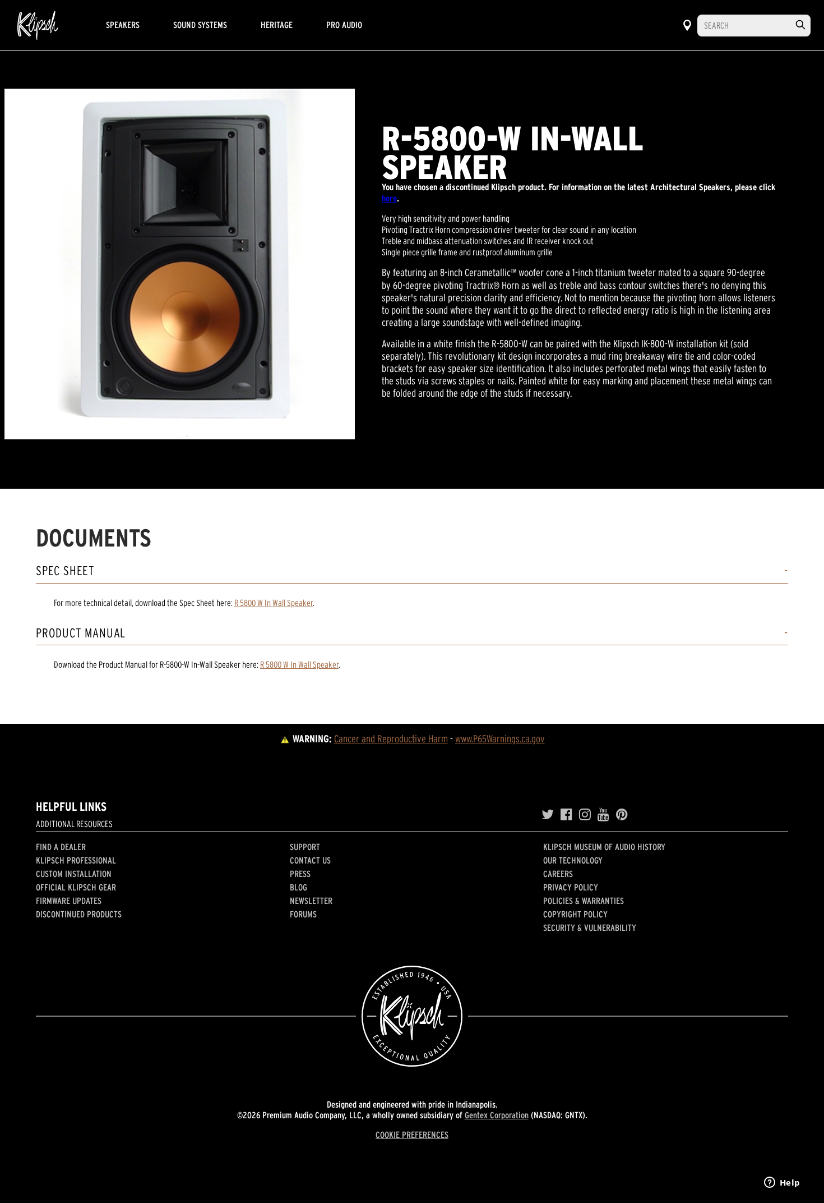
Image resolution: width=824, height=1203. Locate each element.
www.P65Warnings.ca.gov (500, 739)
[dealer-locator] (687, 25)
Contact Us (310, 860)
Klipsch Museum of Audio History (604, 847)
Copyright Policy (575, 914)
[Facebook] (566, 814)
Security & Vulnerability (589, 927)
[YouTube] (603, 814)
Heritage (277, 25)
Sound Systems (200, 25)
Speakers (123, 25)
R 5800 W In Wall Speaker (273, 603)
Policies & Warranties (583, 901)
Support (305, 847)
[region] (179, 264)
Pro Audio (344, 25)
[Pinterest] (622, 814)
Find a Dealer (61, 847)
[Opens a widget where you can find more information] (782, 1183)
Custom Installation (74, 874)
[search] (800, 25)
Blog (298, 887)
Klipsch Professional (76, 860)
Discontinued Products (79, 914)
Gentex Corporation (497, 1115)
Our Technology (573, 860)
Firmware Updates (68, 901)
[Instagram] (585, 814)
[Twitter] (547, 814)
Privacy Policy (570, 887)
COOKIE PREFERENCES (412, 1134)
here (389, 198)
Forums (303, 914)
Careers (558, 874)
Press (300, 874)
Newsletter (311, 901)
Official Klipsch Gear (76, 887)
